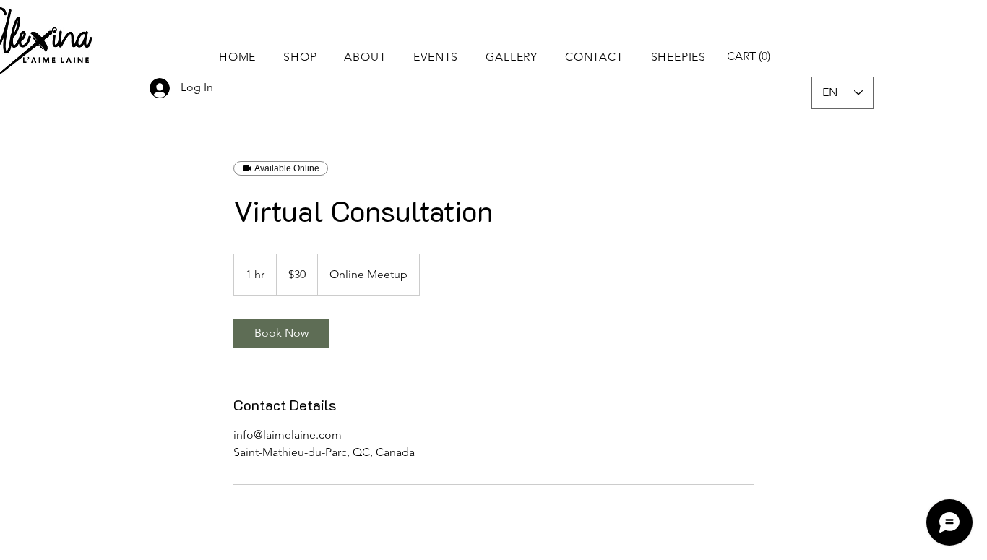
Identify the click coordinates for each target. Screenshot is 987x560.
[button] (300, 57)
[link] (281, 333)
